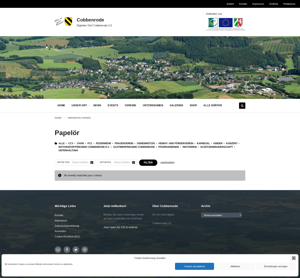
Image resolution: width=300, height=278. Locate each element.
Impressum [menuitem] (258, 4)
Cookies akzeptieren (194, 266)
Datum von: (63, 162)
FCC (90, 143)
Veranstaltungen (79, 118)
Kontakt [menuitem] (243, 4)
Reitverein (190, 147)
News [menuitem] (97, 105)
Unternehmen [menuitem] (153, 105)
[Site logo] (63, 25)
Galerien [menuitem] (176, 105)
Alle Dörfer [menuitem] (212, 105)
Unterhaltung (68, 150)
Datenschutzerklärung (67, 226)
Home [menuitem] (61, 105)
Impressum (61, 220)
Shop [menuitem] (193, 105)
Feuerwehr (103, 143)
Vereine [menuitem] (130, 105)
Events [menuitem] (113, 105)
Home (58, 118)
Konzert (232, 143)
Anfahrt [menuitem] (230, 4)
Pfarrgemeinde (168, 147)
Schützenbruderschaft (216, 147)
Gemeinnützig (146, 143)
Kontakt (59, 215)
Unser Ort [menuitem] (79, 105)
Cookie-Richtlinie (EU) (67, 236)
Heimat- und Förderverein (176, 143)
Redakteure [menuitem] (289, 4)
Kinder (217, 143)
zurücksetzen (167, 162)
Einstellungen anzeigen (276, 266)
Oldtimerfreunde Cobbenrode (134, 147)
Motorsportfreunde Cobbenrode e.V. (84, 147)
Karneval (203, 143)
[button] (293, 258)
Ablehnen (235, 266)
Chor (80, 143)
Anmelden (60, 231)
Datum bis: (106, 162)
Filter (148, 162)
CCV (70, 143)
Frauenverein (124, 143)
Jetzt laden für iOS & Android (120, 227)
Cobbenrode (90, 19)
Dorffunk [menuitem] (273, 4)
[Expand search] (242, 105)
